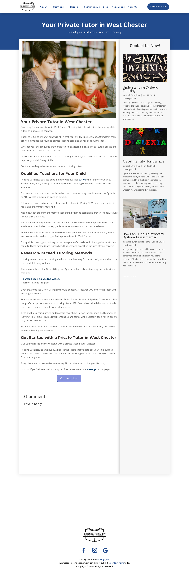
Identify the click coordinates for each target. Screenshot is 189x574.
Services (58, 7)
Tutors (74, 7)
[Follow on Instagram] (94, 550)
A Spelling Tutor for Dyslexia (144, 161)
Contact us (158, 6)
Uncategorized (129, 98)
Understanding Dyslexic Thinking (140, 89)
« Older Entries (129, 276)
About (43, 7)
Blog (106, 7)
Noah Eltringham (132, 95)
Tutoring (117, 32)
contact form (117, 563)
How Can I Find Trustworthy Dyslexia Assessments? (143, 235)
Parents (133, 7)
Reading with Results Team (84, 32)
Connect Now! (69, 378)
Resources (118, 7)
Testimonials (92, 7)
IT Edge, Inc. (103, 559)
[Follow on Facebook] (84, 550)
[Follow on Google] (105, 550)
